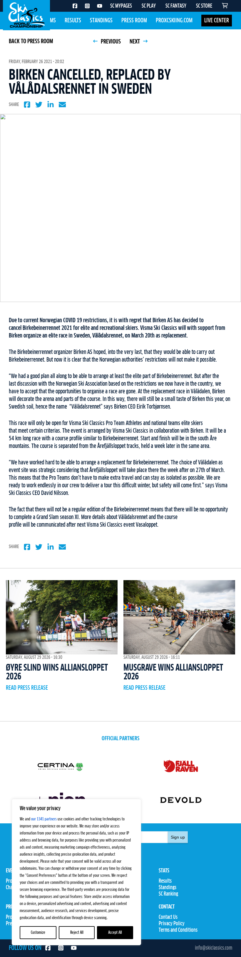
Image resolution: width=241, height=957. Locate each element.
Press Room (134, 20)
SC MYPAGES (121, 6)
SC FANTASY (175, 6)
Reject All (76, 933)
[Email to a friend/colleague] (62, 104)
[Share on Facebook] (27, 104)
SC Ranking (168, 894)
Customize (38, 933)
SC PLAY (149, 6)
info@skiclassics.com (213, 948)
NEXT (135, 42)
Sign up (178, 837)
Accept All (115, 933)
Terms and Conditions (178, 930)
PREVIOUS (110, 42)
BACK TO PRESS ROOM (31, 41)
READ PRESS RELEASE (27, 688)
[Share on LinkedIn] (50, 104)
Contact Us (168, 917)
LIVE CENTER (216, 20)
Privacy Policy (172, 923)
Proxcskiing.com (174, 20)
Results (73, 20)
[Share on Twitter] (39, 104)
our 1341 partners (44, 819)
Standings (101, 20)
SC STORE (204, 6)
